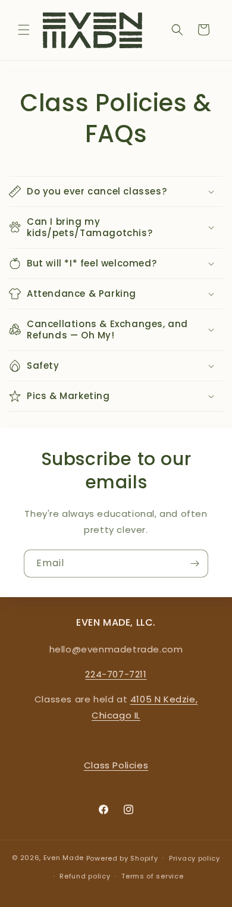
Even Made (63, 857)
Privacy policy (194, 858)
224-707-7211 (115, 674)
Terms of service (152, 876)
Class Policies (116, 765)
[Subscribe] (194, 564)
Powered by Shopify (122, 857)
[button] (24, 30)
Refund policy (84, 876)
